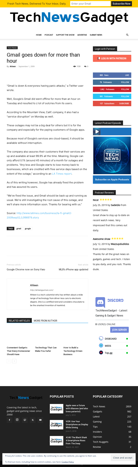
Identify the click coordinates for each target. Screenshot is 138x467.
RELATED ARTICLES (19, 320)
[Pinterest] (25, 74)
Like (127, 75)
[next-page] (14, 361)
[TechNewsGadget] (69, 18)
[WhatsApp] (33, 74)
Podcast (49, 35)
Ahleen (13, 66)
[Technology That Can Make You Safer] (47, 336)
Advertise (82, 35)
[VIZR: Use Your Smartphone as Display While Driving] (56, 424)
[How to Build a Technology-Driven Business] (75, 336)
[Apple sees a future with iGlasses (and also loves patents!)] (56, 408)
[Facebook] (10, 74)
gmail (18, 228)
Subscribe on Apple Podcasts (112, 179)
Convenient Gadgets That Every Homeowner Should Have (18, 351)
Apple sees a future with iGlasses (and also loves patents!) (77, 408)
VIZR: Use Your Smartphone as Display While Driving (77, 424)
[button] (127, 35)
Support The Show (65, 35)
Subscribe (124, 103)
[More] (41, 74)
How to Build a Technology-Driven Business (72, 351)
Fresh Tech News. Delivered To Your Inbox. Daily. (36, 3)
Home (39, 35)
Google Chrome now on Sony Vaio (26, 269)
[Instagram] (17, 420)
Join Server (119, 329)
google (28, 228)
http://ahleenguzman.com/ (41, 290)
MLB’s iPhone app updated (73, 269)
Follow (125, 82)
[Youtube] (40, 420)
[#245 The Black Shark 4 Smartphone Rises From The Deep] (56, 440)
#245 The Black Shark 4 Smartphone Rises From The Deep (76, 440)
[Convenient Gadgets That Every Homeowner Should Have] (19, 336)
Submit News (96, 35)
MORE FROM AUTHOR (45, 320)
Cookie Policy (68, 461)
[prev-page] (9, 361)
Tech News (12, 48)
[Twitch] (25, 420)
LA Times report (62, 173)
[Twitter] (17, 74)
